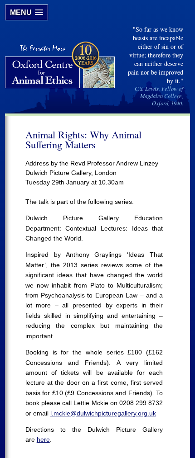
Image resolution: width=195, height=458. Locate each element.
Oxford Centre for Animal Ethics (61, 66)
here (43, 439)
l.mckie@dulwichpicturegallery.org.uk (103, 413)
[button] (26, 12)
